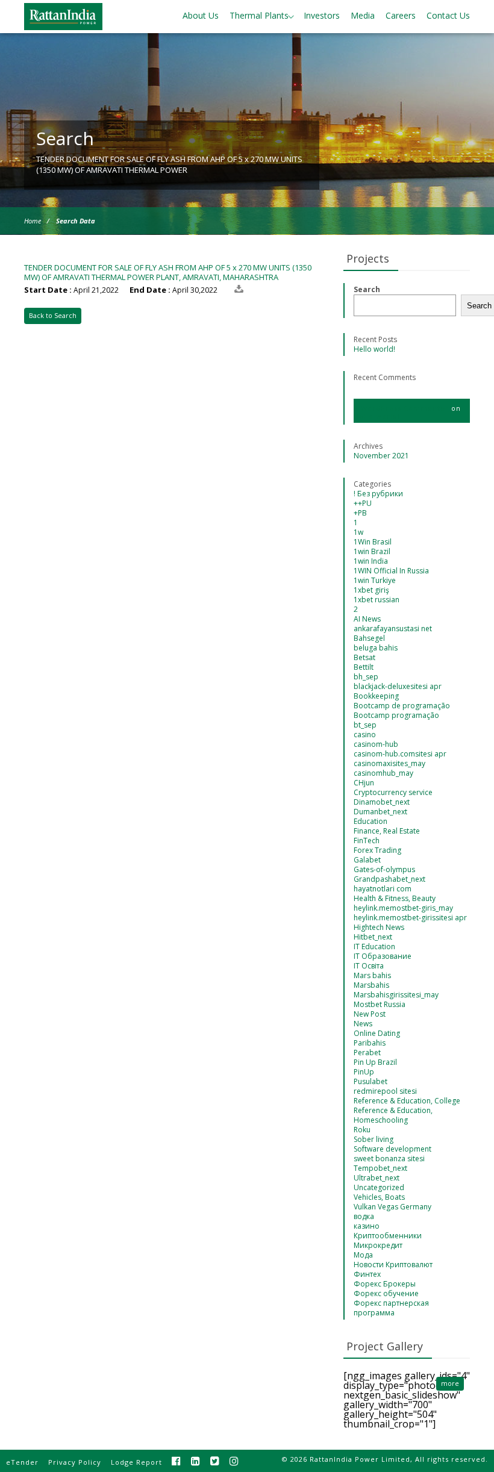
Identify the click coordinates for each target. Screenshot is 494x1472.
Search (367, 289)
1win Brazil (372, 551)
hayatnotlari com (382, 889)
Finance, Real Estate (387, 831)
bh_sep (366, 677)
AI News (367, 619)
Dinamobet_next (382, 802)
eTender (22, 1462)
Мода (363, 1255)
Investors (322, 15)
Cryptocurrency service (393, 792)
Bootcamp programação (396, 715)
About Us (201, 15)
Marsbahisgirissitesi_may (396, 995)
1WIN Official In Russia (391, 571)
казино (367, 1226)
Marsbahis (371, 985)
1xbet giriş (371, 590)
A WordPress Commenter (401, 408)
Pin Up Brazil (375, 1062)
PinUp (364, 1072)
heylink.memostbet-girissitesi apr (410, 917)
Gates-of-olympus (384, 869)
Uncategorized (379, 1187)
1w (358, 532)
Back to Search (53, 315)
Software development (392, 1149)
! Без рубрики (378, 493)
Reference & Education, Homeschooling (393, 1115)
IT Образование (382, 956)
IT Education (374, 946)
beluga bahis (376, 648)
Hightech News (379, 927)
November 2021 (381, 456)
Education (370, 821)
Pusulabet (370, 1081)
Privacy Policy (74, 1462)
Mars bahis (372, 975)
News (363, 1023)
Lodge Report (136, 1462)
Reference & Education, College (407, 1101)
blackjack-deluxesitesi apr (398, 686)
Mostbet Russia (379, 1004)
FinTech (367, 840)
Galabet (367, 860)
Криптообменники (388, 1235)
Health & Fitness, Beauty (395, 898)
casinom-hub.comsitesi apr (400, 754)
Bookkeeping (376, 696)
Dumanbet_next (380, 811)
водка (364, 1216)
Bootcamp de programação (402, 705)
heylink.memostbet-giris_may (403, 908)
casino (365, 734)
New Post (370, 1014)
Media (363, 15)
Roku (362, 1129)
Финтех (367, 1274)
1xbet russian (376, 599)
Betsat (364, 657)
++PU (363, 503)
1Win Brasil (373, 542)
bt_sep (365, 725)
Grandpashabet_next (389, 879)
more (450, 1383)
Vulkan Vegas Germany (392, 1207)
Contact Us (448, 15)
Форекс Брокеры (385, 1284)
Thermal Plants (259, 15)
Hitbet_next (373, 937)
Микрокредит (378, 1245)
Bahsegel (369, 638)
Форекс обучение (386, 1293)
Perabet (367, 1052)
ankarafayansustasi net (393, 628)
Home (32, 220)
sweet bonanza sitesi (389, 1158)
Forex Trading (377, 850)
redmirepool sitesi (385, 1091)
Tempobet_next (380, 1168)
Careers (401, 15)
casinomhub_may (383, 773)
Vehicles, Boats (379, 1197)
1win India (371, 561)
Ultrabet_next (376, 1178)
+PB (360, 513)
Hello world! (374, 349)
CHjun (364, 783)
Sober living (373, 1139)
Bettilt (364, 667)
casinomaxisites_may (389, 763)
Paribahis (370, 1043)
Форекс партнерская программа (391, 1308)
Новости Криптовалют (393, 1264)
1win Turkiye (375, 580)
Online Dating (377, 1033)
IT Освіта (369, 966)
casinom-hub (376, 744)
